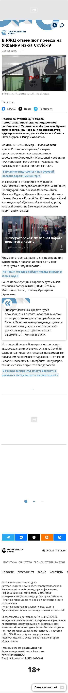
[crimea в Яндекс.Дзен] (34, 537)
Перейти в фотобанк (40, 94)
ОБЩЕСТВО (25, 562)
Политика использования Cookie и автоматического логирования (32, 601)
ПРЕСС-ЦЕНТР (25, 573)
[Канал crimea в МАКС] (59, 537)
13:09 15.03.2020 (9, 51)
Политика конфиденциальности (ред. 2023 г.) (28, 607)
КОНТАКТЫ (57, 573)
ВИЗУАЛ (60, 562)
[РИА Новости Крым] (13, 32)
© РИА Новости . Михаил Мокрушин (16, 94)
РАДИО (42, 573)
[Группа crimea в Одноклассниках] (47, 537)
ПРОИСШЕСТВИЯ (43, 562)
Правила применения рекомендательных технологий (33, 610)
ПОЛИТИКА (10, 562)
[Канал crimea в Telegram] (8, 537)
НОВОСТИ (8, 573)
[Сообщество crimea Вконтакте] (21, 537)
